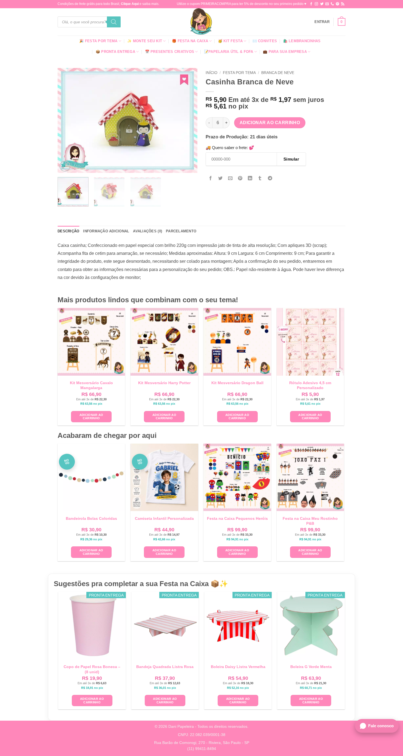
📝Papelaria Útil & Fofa (228, 52)
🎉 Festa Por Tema (98, 41)
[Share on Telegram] (269, 178)
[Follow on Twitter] (321, 4)
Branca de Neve (277, 73)
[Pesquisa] (114, 21)
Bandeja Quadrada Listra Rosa (165, 666)
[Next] (188, 120)
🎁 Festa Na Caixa (190, 41)
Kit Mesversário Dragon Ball (237, 383)
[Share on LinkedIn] (250, 178)
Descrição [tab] (68, 231)
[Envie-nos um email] (327, 4)
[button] (322, 21)
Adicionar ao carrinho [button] (91, 416)
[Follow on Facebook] (311, 4)
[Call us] (332, 4)
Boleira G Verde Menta (311, 666)
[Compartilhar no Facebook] (210, 178)
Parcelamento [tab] (181, 231)
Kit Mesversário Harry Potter (164, 383)
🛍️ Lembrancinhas (302, 41)
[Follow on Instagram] (316, 4)
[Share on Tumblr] (260, 178)
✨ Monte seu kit (144, 41)
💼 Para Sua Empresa (285, 52)
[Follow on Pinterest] (337, 4)
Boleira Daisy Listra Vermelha (238, 666)
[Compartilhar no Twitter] (220, 178)
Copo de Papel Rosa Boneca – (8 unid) (92, 669)
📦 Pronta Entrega (115, 52)
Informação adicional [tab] (106, 231)
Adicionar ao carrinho (270, 122)
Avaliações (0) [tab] (147, 231)
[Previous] (67, 120)
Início (211, 73)
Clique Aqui (130, 4)
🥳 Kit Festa (230, 41)
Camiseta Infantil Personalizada (164, 518)
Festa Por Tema (239, 73)
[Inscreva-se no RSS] (342, 4)
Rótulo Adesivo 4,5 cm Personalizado (310, 385)
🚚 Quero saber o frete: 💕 (230, 148)
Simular (291, 159)
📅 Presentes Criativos (169, 52)
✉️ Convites (264, 41)
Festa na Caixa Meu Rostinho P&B (310, 521)
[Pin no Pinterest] (240, 178)
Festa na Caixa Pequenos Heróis (237, 518)
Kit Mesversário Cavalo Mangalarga (91, 385)
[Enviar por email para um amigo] (230, 178)
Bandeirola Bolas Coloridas (91, 518)
